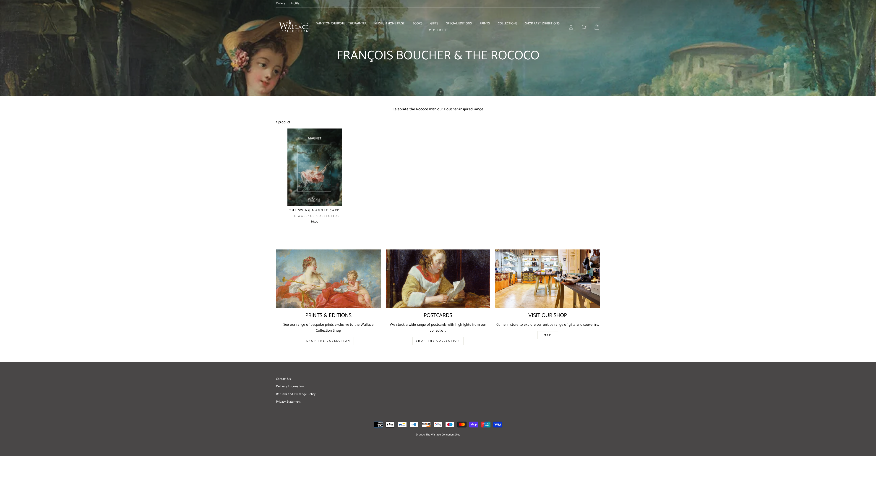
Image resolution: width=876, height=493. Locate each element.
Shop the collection (438, 341)
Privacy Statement (288, 401)
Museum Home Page (389, 23)
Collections (507, 23)
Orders (280, 3)
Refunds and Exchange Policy (296, 394)
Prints (485, 23)
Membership (438, 30)
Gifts (434, 23)
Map (548, 335)
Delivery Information (290, 386)
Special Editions (459, 23)
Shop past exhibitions (542, 23)
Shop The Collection (328, 341)
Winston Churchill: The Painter (341, 23)
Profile (295, 3)
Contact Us (283, 378)
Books (417, 23)
